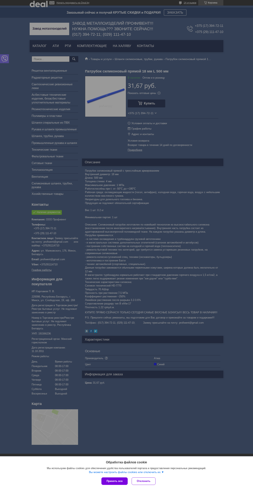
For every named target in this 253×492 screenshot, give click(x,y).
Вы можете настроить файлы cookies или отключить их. (125, 472)
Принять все (115, 481)
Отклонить (143, 481)
